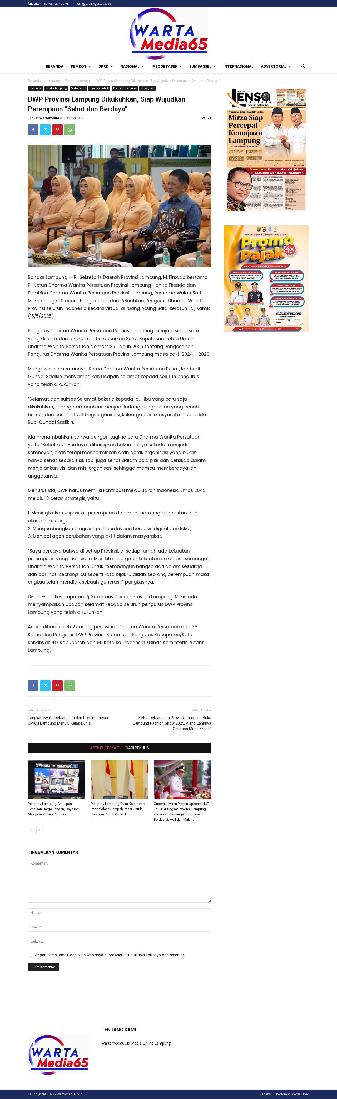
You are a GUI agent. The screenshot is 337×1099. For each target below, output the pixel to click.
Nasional (130, 66)
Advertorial (274, 66)
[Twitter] (45, 129)
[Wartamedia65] (168, 33)
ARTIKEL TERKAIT (105, 748)
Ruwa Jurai (147, 88)
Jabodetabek (164, 66)
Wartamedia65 (50, 118)
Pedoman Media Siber (292, 1094)
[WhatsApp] (69, 129)
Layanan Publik (99, 88)
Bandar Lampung (78, 80)
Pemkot (79, 66)
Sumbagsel (200, 66)
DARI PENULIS (137, 748)
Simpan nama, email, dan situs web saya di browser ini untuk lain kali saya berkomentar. (109, 954)
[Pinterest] (57, 129)
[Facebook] (33, 129)
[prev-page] (31, 830)
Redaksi (265, 1094)
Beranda (34, 80)
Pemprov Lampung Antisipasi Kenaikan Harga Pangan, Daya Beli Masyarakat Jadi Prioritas (54, 809)
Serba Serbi (78, 88)
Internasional (238, 66)
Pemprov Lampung (124, 88)
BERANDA (54, 66)
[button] (302, 66)
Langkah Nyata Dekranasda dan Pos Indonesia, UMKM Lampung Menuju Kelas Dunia (68, 720)
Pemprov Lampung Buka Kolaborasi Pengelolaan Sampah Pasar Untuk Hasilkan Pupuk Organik (118, 809)
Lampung (53, 80)
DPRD (103, 66)
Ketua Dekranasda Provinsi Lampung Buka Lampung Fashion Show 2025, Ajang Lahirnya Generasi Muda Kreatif (172, 723)
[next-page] (39, 830)
